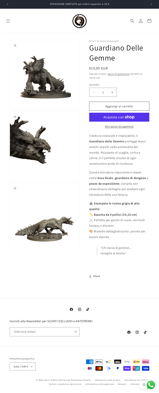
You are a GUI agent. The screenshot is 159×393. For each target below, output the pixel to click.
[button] (8, 21)
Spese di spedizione (118, 73)
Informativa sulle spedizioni (100, 384)
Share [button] (96, 276)
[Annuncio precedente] (7, 4)
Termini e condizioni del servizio (65, 384)
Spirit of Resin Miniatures (57, 380)
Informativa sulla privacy (107, 380)
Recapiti (122, 384)
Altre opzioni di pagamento (119, 126)
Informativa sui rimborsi (136, 380)
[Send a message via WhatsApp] (151, 385)
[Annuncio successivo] (151, 4)
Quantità (94, 84)
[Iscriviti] (75, 331)
